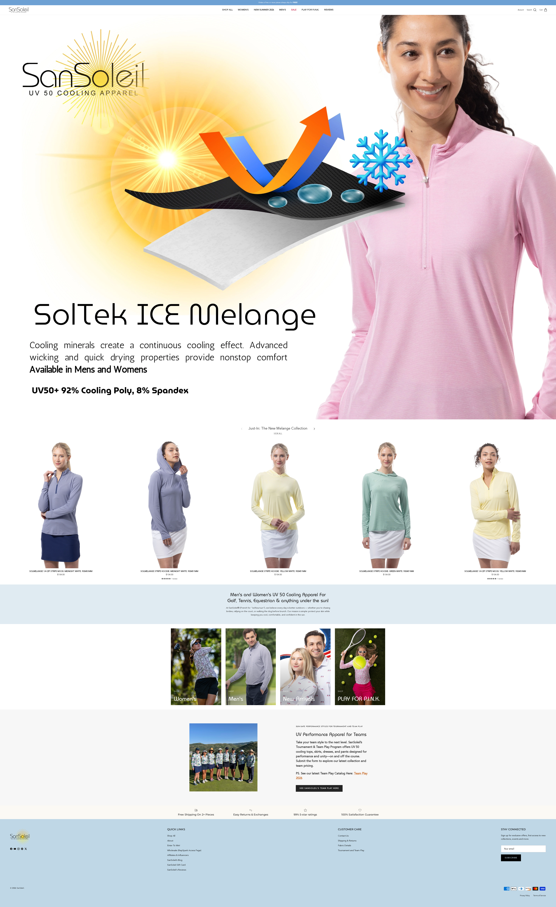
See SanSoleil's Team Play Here (319, 788)
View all (278, 433)
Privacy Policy (525, 896)
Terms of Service (539, 896)
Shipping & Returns (347, 841)
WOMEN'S (243, 10)
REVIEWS (328, 10)
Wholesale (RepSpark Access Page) (184, 851)
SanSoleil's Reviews (176, 870)
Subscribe (511, 858)
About (170, 841)
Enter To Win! (173, 846)
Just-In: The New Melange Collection (277, 428)
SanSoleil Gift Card (176, 865)
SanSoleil (20, 888)
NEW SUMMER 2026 (264, 10)
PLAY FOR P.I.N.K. (310, 10)
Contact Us (343, 836)
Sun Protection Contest (284, 2)
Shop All (171, 836)
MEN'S (282, 10)
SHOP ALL (227, 10)
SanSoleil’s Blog (174, 860)
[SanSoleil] (19, 10)
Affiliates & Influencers (178, 855)
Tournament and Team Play (351, 851)
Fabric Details (344, 846)
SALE (293, 10)
